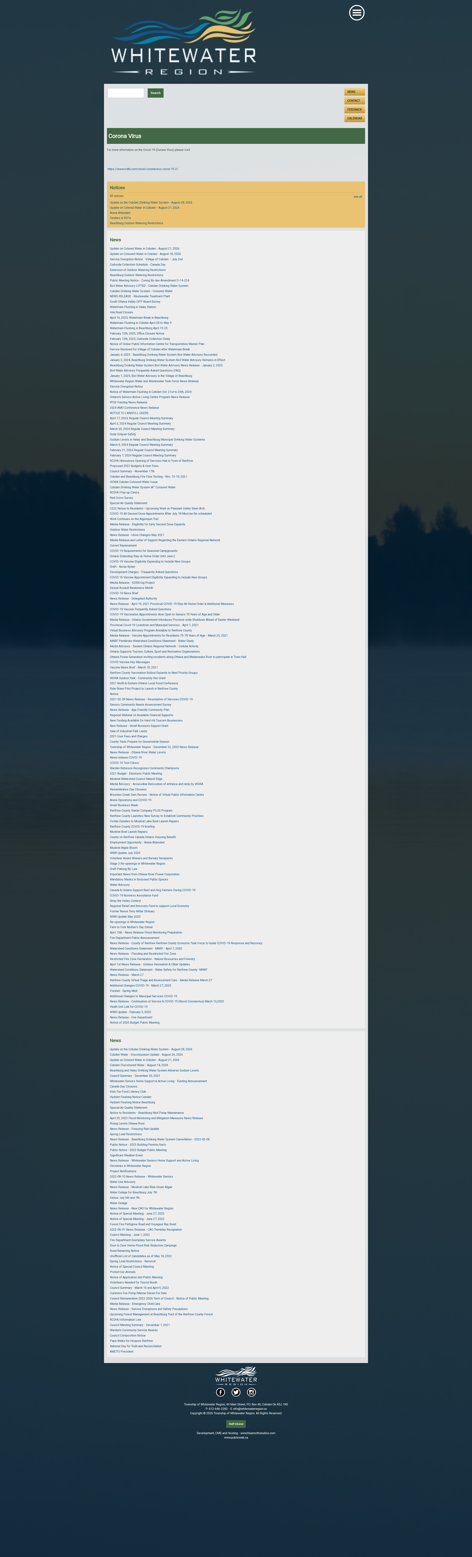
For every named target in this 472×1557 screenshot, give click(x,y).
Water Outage (118, 1203)
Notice (114, 694)
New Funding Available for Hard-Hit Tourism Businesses (146, 720)
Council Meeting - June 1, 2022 (130, 1235)
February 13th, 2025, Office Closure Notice (137, 333)
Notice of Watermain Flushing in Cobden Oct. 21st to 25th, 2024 (151, 392)
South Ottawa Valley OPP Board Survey (135, 301)
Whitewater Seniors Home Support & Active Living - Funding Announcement (158, 1081)
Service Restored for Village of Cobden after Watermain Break (150, 349)
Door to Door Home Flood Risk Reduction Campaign (143, 1245)
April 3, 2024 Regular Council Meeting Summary (140, 423)
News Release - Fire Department (131, 1017)
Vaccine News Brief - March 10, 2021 (134, 667)
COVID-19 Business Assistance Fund (134, 895)
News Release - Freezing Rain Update (134, 1129)
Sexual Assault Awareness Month (131, 588)
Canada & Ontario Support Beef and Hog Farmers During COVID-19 (152, 890)
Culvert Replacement (123, 545)
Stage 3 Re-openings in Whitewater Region (137, 863)
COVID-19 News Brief (124, 593)
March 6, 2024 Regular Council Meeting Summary (141, 444)
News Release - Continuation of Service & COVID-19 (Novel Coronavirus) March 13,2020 (167, 1001)
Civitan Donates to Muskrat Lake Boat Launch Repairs (144, 821)
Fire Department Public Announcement (134, 938)
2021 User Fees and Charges (129, 736)
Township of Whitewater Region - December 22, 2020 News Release (154, 747)
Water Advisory (120, 885)
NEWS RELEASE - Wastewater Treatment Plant (140, 296)
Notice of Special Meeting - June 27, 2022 (137, 1213)
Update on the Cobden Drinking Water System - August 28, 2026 (151, 202)
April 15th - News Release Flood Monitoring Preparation (146, 932)
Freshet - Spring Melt (123, 991)
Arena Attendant (120, 213)
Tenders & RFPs (120, 218)
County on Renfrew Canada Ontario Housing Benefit (143, 837)
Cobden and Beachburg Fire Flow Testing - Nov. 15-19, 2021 (148, 476)
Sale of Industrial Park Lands (128, 731)
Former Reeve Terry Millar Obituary (132, 911)
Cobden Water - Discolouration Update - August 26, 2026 (146, 1054)
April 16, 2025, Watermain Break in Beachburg (139, 317)
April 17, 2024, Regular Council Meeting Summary (141, 418)
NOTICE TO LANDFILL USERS (129, 413)
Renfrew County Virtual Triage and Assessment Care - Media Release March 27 (161, 980)
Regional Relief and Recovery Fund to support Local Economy (149, 906)
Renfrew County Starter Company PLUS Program (141, 810)
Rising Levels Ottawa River (127, 1123)
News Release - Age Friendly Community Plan (139, 710)
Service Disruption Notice (126, 386)
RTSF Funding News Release (128, 402)
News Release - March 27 (126, 975)
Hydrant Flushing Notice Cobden (130, 1097)
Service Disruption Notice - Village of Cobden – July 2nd (146, 259)
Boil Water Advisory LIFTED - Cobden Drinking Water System (149, 286)
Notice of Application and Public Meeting (136, 1277)
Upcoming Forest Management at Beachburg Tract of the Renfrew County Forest (161, 1314)
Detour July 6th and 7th (125, 1197)
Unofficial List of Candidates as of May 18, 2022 (141, 1256)
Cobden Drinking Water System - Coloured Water (141, 291)
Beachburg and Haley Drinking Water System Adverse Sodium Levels (154, 1070)
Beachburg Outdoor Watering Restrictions (136, 223)
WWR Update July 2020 (125, 853)
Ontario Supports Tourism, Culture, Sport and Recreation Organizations (155, 651)
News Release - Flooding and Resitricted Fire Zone (143, 953)
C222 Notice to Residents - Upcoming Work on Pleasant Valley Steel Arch (157, 508)
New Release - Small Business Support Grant (139, 726)
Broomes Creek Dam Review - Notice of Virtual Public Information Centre (157, 794)
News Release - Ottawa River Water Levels (138, 752)
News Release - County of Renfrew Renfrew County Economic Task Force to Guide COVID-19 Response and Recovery (186, 943)
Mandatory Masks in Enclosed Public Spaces (139, 879)
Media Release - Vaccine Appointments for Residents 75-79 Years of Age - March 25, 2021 (169, 635)
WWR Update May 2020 (125, 916)
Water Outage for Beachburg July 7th (133, 1192)
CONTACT (353, 100)
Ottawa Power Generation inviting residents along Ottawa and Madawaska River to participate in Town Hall (178, 657)
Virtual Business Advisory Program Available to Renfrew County (151, 630)
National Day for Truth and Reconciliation (136, 1346)
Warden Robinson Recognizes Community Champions (144, 768)
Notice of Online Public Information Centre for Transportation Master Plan (157, 344)
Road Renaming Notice (124, 1251)
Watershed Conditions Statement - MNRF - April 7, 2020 (146, 948)
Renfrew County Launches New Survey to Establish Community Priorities (157, 816)
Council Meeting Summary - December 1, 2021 (140, 1325)
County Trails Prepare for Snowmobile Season (139, 741)
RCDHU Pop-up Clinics (124, 492)
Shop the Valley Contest (125, 901)
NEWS (351, 92)
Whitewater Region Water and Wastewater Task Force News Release (154, 381)
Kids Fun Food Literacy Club (128, 1091)
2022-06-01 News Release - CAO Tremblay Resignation (146, 1229)
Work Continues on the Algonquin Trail (134, 519)
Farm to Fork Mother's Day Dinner (131, 927)
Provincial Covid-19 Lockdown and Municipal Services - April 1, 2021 (154, 625)
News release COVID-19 (126, 757)
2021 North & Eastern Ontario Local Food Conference (144, 683)
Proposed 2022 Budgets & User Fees (134, 466)
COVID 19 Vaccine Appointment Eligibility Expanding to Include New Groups (158, 577)
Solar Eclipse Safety (123, 434)
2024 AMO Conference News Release (134, 407)
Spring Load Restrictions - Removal (133, 1261)
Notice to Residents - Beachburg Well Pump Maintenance (147, 1113)
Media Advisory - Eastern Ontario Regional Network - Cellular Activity (154, 646)
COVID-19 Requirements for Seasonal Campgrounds (144, 551)
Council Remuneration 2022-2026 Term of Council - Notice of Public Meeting (159, 1298)
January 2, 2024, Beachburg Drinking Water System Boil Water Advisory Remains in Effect (167, 360)
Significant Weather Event (126, 1155)
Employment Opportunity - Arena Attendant (137, 842)
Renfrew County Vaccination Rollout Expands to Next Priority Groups (154, 673)
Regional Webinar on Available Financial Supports (141, 715)
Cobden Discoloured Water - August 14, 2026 (139, 1065)
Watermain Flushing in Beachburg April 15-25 (139, 328)
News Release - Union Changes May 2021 (137, 535)
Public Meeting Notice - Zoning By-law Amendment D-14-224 (149, 280)
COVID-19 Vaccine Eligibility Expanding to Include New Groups (150, 561)
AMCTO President (121, 1351)
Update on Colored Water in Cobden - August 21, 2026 (144, 207)
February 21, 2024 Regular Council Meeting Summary (144, 450)
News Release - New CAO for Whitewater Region (141, 1208)
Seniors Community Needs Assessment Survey (140, 704)
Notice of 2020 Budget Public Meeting (134, 1022)
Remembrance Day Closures (128, 789)
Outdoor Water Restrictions (127, 529)
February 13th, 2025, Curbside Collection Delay (140, 339)
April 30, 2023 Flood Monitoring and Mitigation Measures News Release (156, 1118)
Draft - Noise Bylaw (122, 566)
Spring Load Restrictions (126, 1134)
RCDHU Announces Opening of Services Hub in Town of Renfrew (151, 461)
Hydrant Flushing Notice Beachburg (132, 1102)
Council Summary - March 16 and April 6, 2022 (139, 1288)
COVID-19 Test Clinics (124, 763)
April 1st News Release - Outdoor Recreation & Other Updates (150, 964)
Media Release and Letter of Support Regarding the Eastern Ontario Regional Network (165, 540)
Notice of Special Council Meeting (132, 1266)
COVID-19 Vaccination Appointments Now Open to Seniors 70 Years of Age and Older (165, 614)
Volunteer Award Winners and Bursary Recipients (141, 858)
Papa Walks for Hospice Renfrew (131, 1341)
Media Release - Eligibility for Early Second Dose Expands (147, 524)
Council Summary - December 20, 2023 (135, 1076)
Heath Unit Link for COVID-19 (129, 1006)
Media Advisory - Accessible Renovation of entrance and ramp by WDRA (156, 784)
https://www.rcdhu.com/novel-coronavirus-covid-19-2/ (143, 169)
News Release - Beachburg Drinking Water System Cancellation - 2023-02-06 (160, 1139)
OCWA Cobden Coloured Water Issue (134, 482)
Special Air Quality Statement (128, 503)
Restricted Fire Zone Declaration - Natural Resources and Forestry (152, 959)
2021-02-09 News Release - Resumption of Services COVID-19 (151, 699)
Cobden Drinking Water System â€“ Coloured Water (143, 487)
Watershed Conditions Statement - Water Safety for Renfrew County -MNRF (158, 969)
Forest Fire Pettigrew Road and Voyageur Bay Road (143, 1224)
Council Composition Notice (128, 1335)
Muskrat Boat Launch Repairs (129, 831)
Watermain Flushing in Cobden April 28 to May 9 (140, 323)
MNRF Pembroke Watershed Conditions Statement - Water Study (152, 641)
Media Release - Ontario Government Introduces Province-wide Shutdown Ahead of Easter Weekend (174, 619)
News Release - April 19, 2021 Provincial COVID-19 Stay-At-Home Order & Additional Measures (172, 604)
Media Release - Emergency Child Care (135, 1304)
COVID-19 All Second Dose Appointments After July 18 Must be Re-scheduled (161, 513)
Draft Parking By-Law (123, 869)
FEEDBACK (354, 109)
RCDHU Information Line (125, 1319)
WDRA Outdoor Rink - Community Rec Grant (138, 678)
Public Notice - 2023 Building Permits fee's (138, 1144)
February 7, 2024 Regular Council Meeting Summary (143, 455)
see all (357, 196)
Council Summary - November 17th (132, 471)
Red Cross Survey (121, 498)
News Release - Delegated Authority (133, 598)
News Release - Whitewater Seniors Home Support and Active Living (154, 1160)
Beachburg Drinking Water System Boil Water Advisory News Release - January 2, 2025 (166, 365)
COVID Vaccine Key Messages (130, 662)
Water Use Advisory (123, 1182)
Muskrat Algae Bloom (124, 848)
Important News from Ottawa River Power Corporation (144, 874)
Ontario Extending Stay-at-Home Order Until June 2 (142, 556)
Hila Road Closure (121, 312)
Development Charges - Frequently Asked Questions (144, 572)
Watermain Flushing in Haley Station (133, 307)
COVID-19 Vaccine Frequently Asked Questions (140, 609)
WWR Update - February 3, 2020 (130, 1012)
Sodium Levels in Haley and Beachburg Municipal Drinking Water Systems (157, 439)
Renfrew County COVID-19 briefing (132, 826)
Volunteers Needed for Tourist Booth (133, 1282)
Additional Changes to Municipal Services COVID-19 (143, 996)
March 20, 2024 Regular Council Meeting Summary (142, 429)
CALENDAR (354, 118)
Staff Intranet (236, 1424)
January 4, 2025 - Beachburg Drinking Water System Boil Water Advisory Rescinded (163, 354)
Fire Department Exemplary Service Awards (138, 1240)
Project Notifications (123, 1171)
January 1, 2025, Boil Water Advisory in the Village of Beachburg (151, 376)
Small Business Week (124, 805)
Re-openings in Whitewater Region (132, 922)
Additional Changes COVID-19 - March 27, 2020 (140, 985)
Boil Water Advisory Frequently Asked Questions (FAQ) (145, 370)
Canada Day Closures (123, 1086)
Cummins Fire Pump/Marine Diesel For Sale (138, 1293)
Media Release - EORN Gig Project (132, 582)
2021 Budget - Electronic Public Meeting (136, 773)
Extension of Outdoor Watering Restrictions (138, 270)
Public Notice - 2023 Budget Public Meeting (138, 1150)
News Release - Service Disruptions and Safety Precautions (149, 1309)
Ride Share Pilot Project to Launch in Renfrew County (144, 688)
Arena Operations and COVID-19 (130, 800)
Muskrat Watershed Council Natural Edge (136, 779)
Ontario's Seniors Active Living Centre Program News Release (150, 397)
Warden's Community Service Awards (134, 1330)
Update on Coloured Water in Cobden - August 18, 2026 (145, 254)
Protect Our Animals (123, 1272)
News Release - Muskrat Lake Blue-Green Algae (141, 1187)
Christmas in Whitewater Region (130, 1166)
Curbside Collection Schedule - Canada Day (138, 264)
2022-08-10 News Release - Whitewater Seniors (141, 1176)
